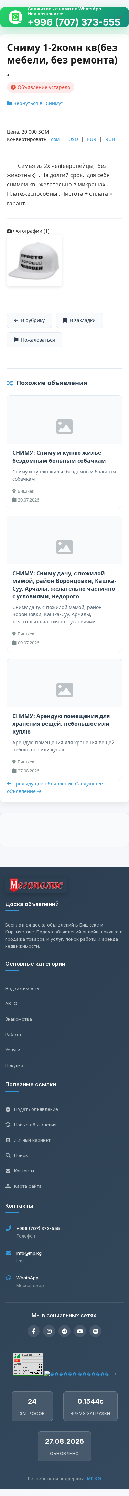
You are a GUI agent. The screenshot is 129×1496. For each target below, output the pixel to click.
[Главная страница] (36, 886)
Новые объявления (35, 1124)
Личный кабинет (32, 1140)
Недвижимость (22, 988)
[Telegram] (64, 1331)
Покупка (14, 1065)
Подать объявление (36, 1109)
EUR (91, 139)
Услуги (12, 1049)
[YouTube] (80, 1331)
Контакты (24, 1170)
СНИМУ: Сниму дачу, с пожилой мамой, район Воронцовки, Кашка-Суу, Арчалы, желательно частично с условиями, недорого (64, 584)
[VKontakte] (95, 1331)
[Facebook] (34, 1331)
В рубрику (33, 320)
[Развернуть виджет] (119, 17)
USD (73, 139)
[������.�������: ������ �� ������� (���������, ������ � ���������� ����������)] (76, 1374)
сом (55, 139)
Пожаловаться (38, 339)
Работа (13, 1034)
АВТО (11, 1003)
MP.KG (94, 1478)
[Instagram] (49, 1331)
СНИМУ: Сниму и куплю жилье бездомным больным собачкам (59, 456)
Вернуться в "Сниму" (38, 103)
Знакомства (18, 1019)
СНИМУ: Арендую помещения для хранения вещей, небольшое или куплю (61, 723)
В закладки (83, 320)
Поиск (21, 1155)
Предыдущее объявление (43, 783)
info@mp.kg (29, 1253)
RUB (110, 139)
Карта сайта (28, 1186)
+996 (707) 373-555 (74, 22)
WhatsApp (27, 1277)
